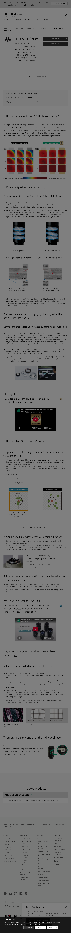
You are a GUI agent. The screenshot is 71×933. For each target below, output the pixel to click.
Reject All (40, 927)
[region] (35, 925)
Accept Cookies (53, 927)
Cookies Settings (28, 927)
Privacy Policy (37, 924)
